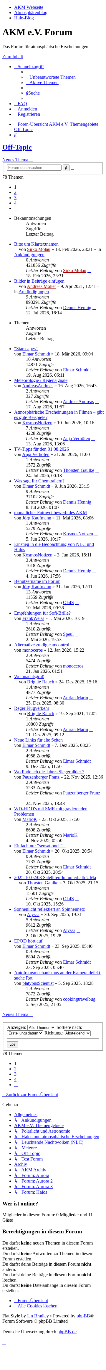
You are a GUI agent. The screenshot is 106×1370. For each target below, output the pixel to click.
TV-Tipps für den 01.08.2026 (41, 449)
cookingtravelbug (79, 999)
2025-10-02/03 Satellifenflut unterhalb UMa (55, 877)
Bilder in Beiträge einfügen (39, 281)
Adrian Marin (75, 697)
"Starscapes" (26, 348)
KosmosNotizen (37, 422)
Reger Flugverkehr (31, 708)
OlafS (68, 602)
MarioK (29, 819)
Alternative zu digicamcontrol (41, 644)
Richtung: (54, 1032)
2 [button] (15, 192)
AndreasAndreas (37, 385)
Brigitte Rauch (40, 681)
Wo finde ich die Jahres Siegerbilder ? (49, 771)
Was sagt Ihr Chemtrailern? (39, 480)
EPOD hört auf (28, 940)
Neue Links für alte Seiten (38, 739)
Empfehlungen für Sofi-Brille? (42, 613)
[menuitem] (51, 77)
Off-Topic (17, 147)
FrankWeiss (33, 618)
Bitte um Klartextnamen (36, 244)
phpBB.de (67, 1331)
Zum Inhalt (12, 56)
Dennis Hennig (77, 307)
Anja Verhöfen (76, 438)
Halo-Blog (24, 17)
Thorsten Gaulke (78, 470)
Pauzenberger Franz (40, 776)
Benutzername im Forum (37, 581)
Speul (68, 634)
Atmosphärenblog (30, 12)
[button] (16, 208)
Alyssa (33, 914)
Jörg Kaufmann (36, 517)
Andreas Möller (41, 286)
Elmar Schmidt (36, 353)
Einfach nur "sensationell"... (40, 845)
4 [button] (15, 202)
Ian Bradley (38, 1315)
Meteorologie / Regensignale (40, 380)
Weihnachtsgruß (29, 676)
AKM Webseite (28, 7)
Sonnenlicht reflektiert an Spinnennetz (49, 909)
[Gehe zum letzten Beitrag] (89, 270)
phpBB (83, 1315)
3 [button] (15, 197)
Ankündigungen (29, 254)
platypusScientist (38, 983)
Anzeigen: (17, 1027)
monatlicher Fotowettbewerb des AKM (50, 512)
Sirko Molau (38, 249)
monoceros (32, 650)
